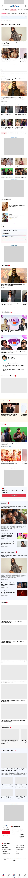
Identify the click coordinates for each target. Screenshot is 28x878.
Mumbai (14, 829)
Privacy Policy (6, 853)
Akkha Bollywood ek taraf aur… (10, 363)
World (13, 835)
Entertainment (15, 831)
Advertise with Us (7, 849)
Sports (21, 829)
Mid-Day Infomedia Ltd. (16, 859)
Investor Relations (20, 849)
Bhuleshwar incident (12, 13)
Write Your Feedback (6, 832)
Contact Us (5, 847)
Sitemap (17, 853)
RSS (16, 851)
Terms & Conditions (20, 845)
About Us (5, 845)
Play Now (14, 495)
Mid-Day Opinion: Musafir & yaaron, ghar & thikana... (13, 370)
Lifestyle (22, 831)
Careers (5, 851)
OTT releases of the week (21, 13)
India (13, 833)
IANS (10, 446)
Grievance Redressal (20, 847)
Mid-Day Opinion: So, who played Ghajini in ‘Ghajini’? (13, 366)
